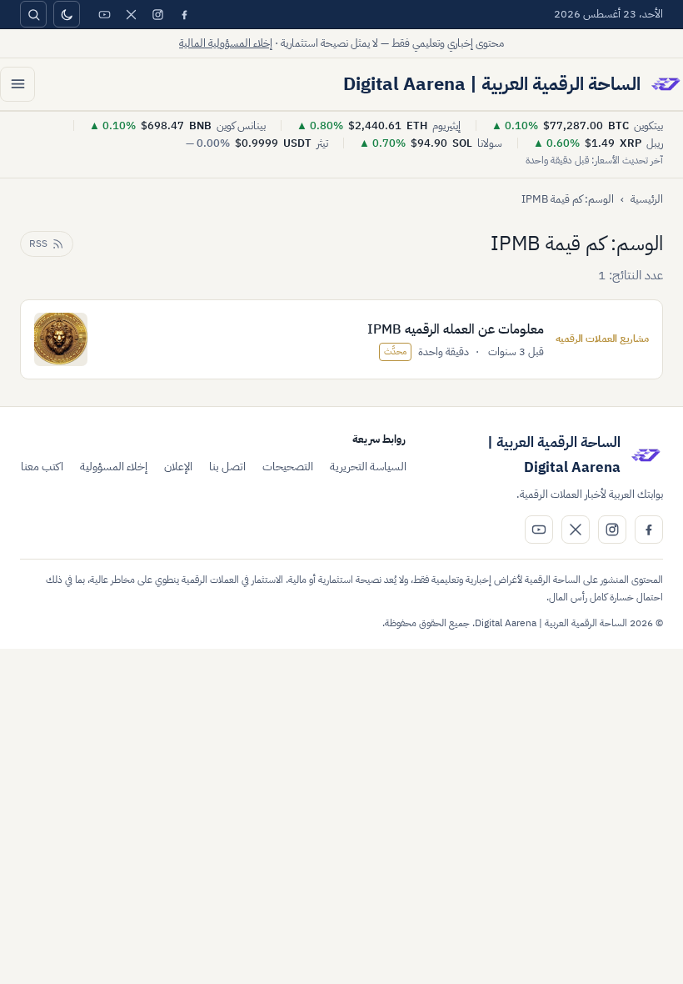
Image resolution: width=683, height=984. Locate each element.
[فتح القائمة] (17, 84)
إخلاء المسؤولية (113, 466)
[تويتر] (131, 14)
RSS (38, 243)
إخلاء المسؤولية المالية (225, 43)
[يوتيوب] (104, 14)
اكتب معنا (42, 466)
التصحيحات (287, 466)
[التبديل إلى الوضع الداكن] (66, 14)
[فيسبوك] (184, 14)
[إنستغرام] (157, 14)
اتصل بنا (227, 466)
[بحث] (33, 14)
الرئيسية (647, 199)
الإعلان (178, 466)
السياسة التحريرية (368, 466)
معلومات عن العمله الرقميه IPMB (455, 329)
